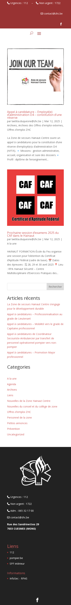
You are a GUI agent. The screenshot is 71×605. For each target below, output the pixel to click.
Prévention (13, 428)
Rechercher (55, 286)
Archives (12, 125)
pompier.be (16, 558)
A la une (12, 243)
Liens (10, 395)
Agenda (11, 384)
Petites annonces (17, 423)
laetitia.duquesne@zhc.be (26, 121)
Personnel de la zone (19, 417)
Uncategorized (15, 434)
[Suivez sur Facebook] (61, 24)
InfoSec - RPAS (18, 578)
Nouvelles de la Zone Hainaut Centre (28, 401)
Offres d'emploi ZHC (19, 129)
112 (12, 552)
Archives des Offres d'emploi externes (40, 125)
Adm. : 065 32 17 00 (22, 510)
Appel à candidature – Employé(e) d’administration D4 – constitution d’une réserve (34, 115)
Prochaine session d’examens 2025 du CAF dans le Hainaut (33, 234)
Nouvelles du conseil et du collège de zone (32, 406)
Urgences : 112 (19, 3)
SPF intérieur (17, 563)
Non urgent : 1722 (50, 3)
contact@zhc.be (19, 517)
